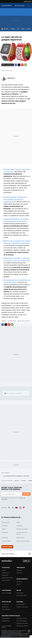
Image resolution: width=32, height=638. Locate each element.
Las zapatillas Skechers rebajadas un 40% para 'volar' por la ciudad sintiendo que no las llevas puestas (17, 476)
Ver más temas (7, 546)
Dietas (4, 529)
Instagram (20, 507)
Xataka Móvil (5, 572)
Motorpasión (20, 593)
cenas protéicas (6, 541)
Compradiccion (6, 609)
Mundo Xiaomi (6, 580)
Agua (23, 28)
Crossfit (23, 480)
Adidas (12, 28)
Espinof (19, 584)
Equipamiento (12, 321)
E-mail (25, 65)
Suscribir (26, 494)
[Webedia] (28, 1)
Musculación (5, 522)
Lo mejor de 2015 (24, 321)
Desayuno (5, 532)
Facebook (16, 65)
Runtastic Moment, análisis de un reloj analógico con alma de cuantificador (15, 199)
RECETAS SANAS (20, 5)
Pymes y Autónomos (22, 607)
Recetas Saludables (22, 529)
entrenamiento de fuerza (22, 533)
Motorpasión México (22, 626)
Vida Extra (19, 572)
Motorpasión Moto (22, 595)
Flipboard (22, 65)
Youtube (16, 507)
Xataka (4, 570)
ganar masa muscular (23, 541)
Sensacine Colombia (22, 623)
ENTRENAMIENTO (6, 5)
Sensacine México (22, 621)
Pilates (18, 522)
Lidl (18, 28)
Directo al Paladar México (7, 626)
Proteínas (4, 525)
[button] (11, 78)
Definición (5, 537)
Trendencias (5, 604)
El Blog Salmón (21, 604)
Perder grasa (20, 537)
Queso (29, 28)
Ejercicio (6, 28)
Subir (25, 561)
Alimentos (19, 525)
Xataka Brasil (5, 621)
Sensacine (19, 581)
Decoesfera (5, 607)
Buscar (29, 553)
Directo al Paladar (7, 593)
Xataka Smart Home (7, 577)
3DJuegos (19, 570)
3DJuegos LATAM (21, 618)
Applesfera (5, 575)
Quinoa (17, 480)
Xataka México (6, 618)
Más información (6, 636)
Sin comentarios (8, 65)
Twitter (19, 65)
